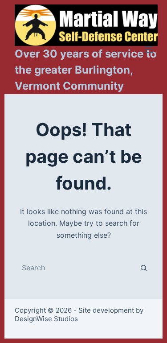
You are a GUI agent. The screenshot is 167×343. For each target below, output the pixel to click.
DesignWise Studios (46, 318)
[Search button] (143, 267)
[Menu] (149, 49)
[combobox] (75, 268)
